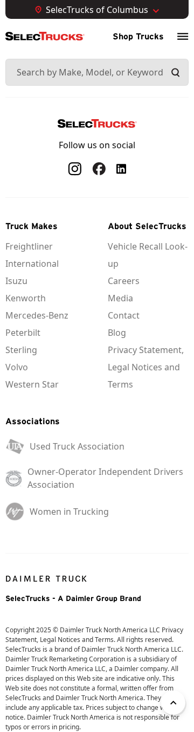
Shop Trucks (138, 36)
